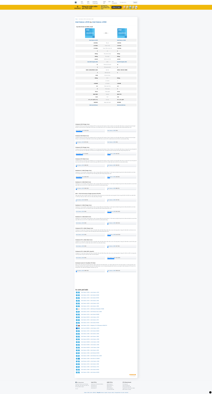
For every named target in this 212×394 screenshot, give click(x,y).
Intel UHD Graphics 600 (92, 61)
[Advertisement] (106, 13)
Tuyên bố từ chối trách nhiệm (129, 388)
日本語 (88, 392)
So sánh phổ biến (110, 389)
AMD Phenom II (110, 385)
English (85, 392)
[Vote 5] (135, 374)
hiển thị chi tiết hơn (93, 105)
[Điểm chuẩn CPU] (76, 2)
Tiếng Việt (98, 392)
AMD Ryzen (109, 386)
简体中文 (94, 392)
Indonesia (126, 392)
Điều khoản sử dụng (127, 389)
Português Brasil (117, 392)
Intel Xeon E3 (94, 385)
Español (106, 392)
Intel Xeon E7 (94, 388)
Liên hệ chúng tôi (126, 385)
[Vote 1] (130, 374)
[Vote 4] (134, 374)
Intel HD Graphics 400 (122, 61)
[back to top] (210, 392)
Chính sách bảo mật (127, 386)
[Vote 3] (132, 374)
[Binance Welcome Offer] (78, 7)
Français (109, 392)
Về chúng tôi (125, 384)
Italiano (112, 392)
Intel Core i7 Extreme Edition (97, 384)
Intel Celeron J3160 (99, 22)
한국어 (91, 392)
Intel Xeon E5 (94, 386)
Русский (122, 392)
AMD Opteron (110, 384)
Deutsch (102, 392)
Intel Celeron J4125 (82, 22)
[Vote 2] (131, 374)
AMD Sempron (110, 388)
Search (135, 2)
